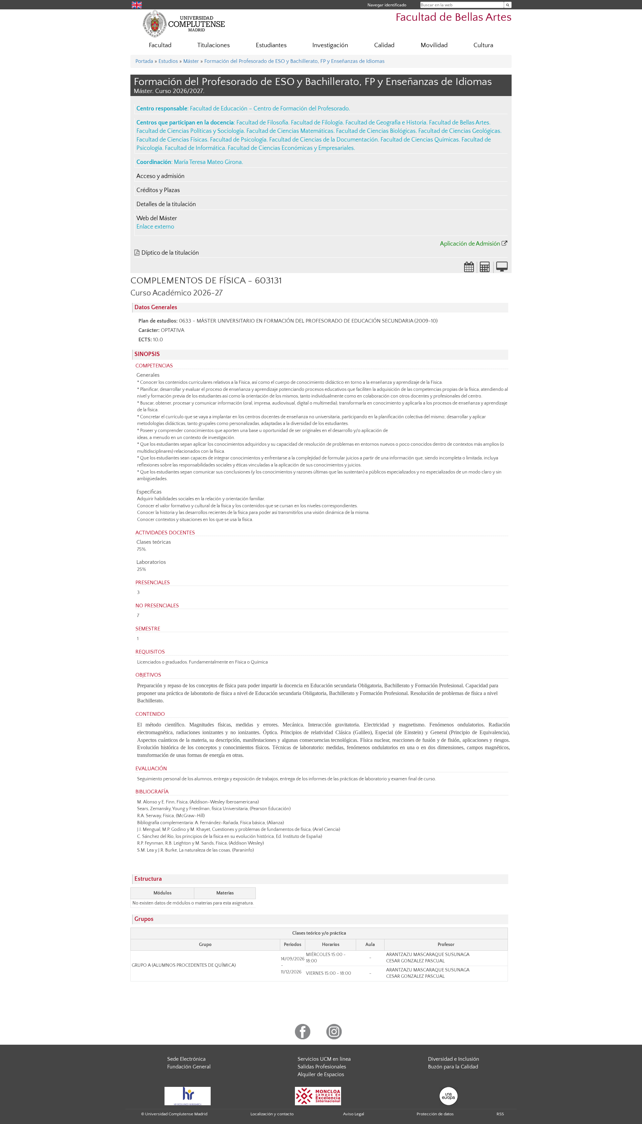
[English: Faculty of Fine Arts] (137, 4)
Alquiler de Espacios (321, 1074)
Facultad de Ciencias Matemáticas (289, 131)
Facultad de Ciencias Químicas (420, 140)
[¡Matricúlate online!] (502, 269)
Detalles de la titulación (166, 204)
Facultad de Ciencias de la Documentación (323, 140)
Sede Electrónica (186, 1059)
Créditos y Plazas (158, 190)
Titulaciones (213, 45)
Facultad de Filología (317, 122)
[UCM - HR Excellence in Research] (188, 1096)
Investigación (330, 45)
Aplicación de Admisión (470, 244)
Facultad (160, 45)
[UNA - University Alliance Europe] (448, 1096)
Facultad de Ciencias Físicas (171, 140)
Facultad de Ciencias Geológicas (459, 131)
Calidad (384, 45)
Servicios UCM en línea (324, 1059)
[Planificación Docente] (469, 269)
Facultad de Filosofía (262, 122)
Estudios (168, 61)
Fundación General (189, 1067)
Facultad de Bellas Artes (454, 17)
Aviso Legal (353, 1114)
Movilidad (434, 45)
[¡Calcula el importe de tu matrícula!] (485, 269)
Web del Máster (156, 218)
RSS (500, 1114)
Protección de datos (435, 1114)
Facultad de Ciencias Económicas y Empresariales (291, 148)
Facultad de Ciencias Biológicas (376, 131)
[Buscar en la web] (508, 5)
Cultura (483, 45)
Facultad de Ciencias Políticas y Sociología (190, 131)
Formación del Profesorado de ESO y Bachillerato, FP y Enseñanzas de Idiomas (294, 61)
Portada (144, 61)
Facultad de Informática (195, 148)
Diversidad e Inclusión (453, 1059)
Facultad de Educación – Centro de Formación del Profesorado (269, 108)
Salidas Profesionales (322, 1067)
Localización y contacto (272, 1114)
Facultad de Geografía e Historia (385, 122)
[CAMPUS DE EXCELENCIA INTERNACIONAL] (318, 1096)
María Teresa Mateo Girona (208, 162)
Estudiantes (271, 45)
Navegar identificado (386, 5)
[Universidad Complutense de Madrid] (183, 23)
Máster (191, 61)
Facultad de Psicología (238, 140)
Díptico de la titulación (170, 253)
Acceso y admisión (160, 176)
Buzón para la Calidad (453, 1067)
